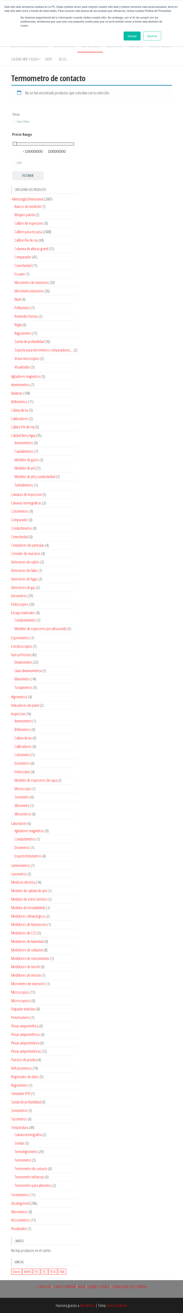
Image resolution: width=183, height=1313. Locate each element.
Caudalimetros (24, 451)
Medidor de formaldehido (28, 907)
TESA (53, 1271)
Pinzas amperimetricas (26, 1051)
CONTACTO (44, 1286)
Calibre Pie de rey (26, 240)
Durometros (19, 595)
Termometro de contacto (31, 1168)
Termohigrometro (26, 1151)
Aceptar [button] (132, 36)
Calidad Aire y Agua (24, 59)
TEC (44, 1271)
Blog (63, 59)
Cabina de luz (19, 410)
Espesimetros (20, 637)
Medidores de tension (26, 975)
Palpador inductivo (23, 1009)
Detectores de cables (25, 562)
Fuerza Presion (21, 654)
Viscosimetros (20, 1220)
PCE (36, 1271)
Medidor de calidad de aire (29, 890)
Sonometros (19, 1110)
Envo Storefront (117, 1305)
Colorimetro (22, 754)
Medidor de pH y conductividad (35, 476)
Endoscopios (19, 604)
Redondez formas (26, 316)
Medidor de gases (27, 459)
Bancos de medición (28, 206)
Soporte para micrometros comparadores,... (44, 350)
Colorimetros (20, 511)
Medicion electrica (23, 882)
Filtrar (27, 175)
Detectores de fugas (24, 579)
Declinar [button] (152, 36)
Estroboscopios (21, 646)
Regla (18, 324)
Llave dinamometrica (28, 670)
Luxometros (19, 874)
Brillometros (19, 401)
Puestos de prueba (24, 1059)
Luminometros (20, 865)
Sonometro (22, 797)
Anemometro (23, 721)
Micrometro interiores (29, 291)
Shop (48, 59)
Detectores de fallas (24, 570)
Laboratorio (19, 823)
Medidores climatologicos (28, 916)
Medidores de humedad (27, 941)
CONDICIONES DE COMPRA (128, 1286)
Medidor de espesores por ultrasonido (41, 628)
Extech (16, 1271)
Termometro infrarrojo (29, 1177)
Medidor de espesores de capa (36, 780)
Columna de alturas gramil (31, 248)
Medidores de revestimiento (30, 958)
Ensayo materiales (23, 612)
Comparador (23, 257)
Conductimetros (21, 528)
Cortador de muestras (25, 553)
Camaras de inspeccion (26, 494)
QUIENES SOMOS (98, 1286)
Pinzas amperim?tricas (25, 1034)
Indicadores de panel (25, 705)
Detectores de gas (23, 587)
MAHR (27, 1271)
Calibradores (19, 418)
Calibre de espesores (29, 223)
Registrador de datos (25, 1076)
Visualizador (22, 367)
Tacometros (19, 1119)
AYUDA (81, 1286)
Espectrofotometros (28, 856)
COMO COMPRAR (64, 1286)
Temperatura (19, 1127)
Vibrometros (23, 814)
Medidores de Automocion (28, 924)
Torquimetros (24, 687)
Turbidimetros (24, 485)
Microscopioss (21, 1000)
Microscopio (23, 788)
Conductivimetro (25, 620)
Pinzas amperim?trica (24, 1026)
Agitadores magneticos (26, 376)
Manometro (22, 679)
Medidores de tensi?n (25, 966)
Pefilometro (22, 307)
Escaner (20, 274)
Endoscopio (22, 771)
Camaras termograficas (26, 503)
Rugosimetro (23, 333)
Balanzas (17, 393)
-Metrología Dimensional (27, 199)
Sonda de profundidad (29, 341)
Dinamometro (23, 662)
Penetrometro (20, 1017)
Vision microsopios (27, 358)
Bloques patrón (25, 214)
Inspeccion (18, 713)
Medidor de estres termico (29, 899)
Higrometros (19, 696)
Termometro (23, 1160)
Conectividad (23, 265)
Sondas (20, 1143)
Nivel (18, 299)
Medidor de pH (25, 468)
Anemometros (20, 384)
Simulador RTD (20, 1093)
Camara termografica (28, 1134)
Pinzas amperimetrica (25, 1043)
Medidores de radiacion (27, 950)
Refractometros (21, 1068)
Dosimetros (22, 763)
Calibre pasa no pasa (28, 231)
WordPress (87, 1305)
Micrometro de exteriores (32, 282)
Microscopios (20, 992)
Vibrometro (22, 805)
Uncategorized (20, 1203)
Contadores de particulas (27, 545)
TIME (62, 1271)
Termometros (20, 1194)
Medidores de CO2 (24, 933)
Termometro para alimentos (33, 1185)
